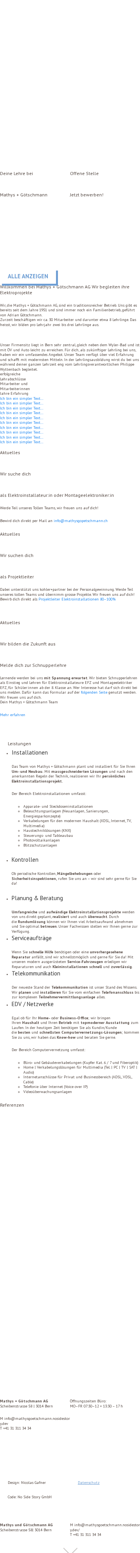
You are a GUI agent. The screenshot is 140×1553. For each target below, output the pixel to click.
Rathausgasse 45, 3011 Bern (30, 1253)
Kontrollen (25, 859)
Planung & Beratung (37, 898)
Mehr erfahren (12, 714)
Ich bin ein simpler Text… (22, 398)
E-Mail (105, 163)
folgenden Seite (94, 692)
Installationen (30, 752)
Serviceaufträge (32, 938)
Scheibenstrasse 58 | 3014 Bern (26, 1404)
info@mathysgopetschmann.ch (81, 520)
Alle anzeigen (28, 276)
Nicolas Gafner (33, 1482)
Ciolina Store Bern (19, 1197)
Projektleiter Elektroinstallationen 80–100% (77, 599)
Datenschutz (89, 1482)
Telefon (33, 163)
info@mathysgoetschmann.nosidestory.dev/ (105, 1527)
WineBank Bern (16, 1140)
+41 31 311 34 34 (17, 1428)
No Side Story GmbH (35, 1496)
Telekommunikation (36, 973)
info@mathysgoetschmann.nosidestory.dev (35, 1421)
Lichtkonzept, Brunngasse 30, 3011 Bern (42, 1367)
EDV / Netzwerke (33, 1004)
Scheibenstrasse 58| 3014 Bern (26, 1527)
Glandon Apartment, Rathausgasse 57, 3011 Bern (52, 1310)
